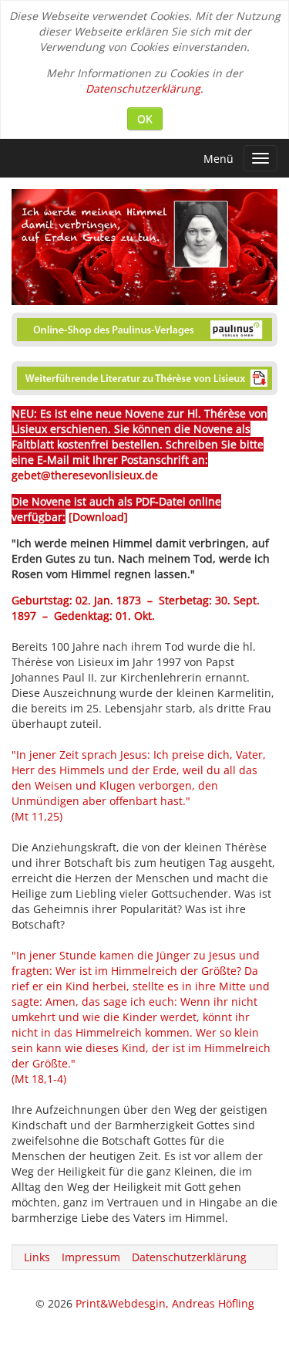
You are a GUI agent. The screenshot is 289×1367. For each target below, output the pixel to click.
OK (145, 118)
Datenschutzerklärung (189, 1257)
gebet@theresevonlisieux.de (85, 475)
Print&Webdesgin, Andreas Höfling (165, 1303)
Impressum (91, 1257)
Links (37, 1257)
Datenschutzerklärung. (144, 88)
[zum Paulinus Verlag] (144, 326)
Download (98, 516)
